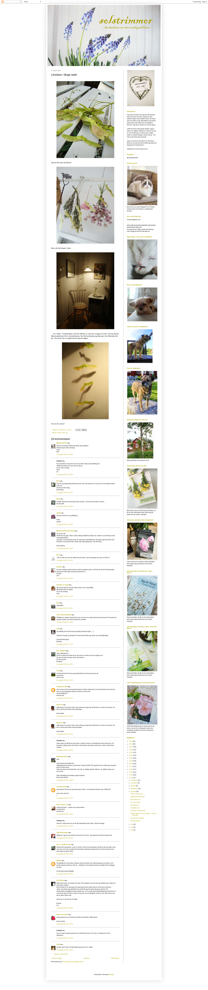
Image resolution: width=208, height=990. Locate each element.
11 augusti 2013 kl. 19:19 (64, 680)
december (134, 780)
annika (58, 513)
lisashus (59, 567)
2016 (131, 769)
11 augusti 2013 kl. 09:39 (64, 506)
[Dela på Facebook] (83, 430)
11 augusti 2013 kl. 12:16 (64, 596)
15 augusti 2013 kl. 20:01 (64, 924)
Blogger (111, 974)
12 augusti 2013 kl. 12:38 (64, 780)
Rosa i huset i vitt (62, 804)
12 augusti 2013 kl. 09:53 (64, 750)
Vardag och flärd (62, 686)
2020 (131, 758)
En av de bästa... (135, 802)
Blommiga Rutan (62, 756)
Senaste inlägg (57, 958)
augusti (133, 791)
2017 (131, 766)
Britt (57, 603)
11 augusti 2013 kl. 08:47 (64, 492)
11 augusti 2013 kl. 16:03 (64, 622)
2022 (131, 752)
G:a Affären (60, 880)
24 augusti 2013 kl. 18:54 (64, 950)
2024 (131, 747)
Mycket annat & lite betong (65, 531)
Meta (58, 481)
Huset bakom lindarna (64, 615)
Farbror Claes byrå (136, 794)
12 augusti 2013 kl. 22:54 (64, 838)
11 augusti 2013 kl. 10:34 (64, 560)
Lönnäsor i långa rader (137, 810)
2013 (131, 778)
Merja (58, 499)
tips (67, 432)
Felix (58, 629)
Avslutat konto (61, 786)
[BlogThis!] (79, 430)
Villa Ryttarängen (62, 832)
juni (132, 827)
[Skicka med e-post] (76, 430)
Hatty (58, 944)
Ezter (58, 555)
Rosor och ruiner (62, 914)
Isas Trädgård (61, 651)
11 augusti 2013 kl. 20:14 (64, 698)
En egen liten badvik (137, 818)
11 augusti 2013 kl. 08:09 (64, 474)
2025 (131, 744)
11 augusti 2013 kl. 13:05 (64, 608)
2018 (131, 764)
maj (132, 830)
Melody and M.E (61, 443)
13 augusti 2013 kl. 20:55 (64, 908)
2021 (131, 755)
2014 (131, 775)
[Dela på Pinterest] (85, 430)
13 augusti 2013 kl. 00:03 (64, 854)
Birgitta (59, 860)
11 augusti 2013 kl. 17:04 (64, 644)
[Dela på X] (81, 430)
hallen (59, 432)
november (134, 783)
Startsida (86, 958)
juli (132, 824)
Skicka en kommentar (61, 954)
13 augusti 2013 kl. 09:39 (64, 874)
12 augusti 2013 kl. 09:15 (64, 716)
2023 (131, 750)
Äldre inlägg (115, 958)
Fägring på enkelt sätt (137, 796)
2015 (131, 772)
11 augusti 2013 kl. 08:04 (64, 454)
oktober (133, 786)
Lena (58, 671)
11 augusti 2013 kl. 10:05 (64, 524)
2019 (131, 761)
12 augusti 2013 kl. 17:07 (64, 798)
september (134, 788)
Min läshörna (134, 805)
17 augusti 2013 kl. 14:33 (64, 938)
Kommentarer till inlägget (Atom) (73, 962)
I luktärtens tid (135, 808)
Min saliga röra (135, 799)
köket (63, 432)
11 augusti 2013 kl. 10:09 (64, 548)
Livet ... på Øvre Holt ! (63, 844)
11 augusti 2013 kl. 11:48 (64, 578)
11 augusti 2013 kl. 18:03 (64, 664)
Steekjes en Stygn (62, 585)
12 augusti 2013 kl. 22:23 (64, 826)
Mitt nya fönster (135, 821)
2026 (131, 741)
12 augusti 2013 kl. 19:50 (64, 814)
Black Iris (59, 704)
